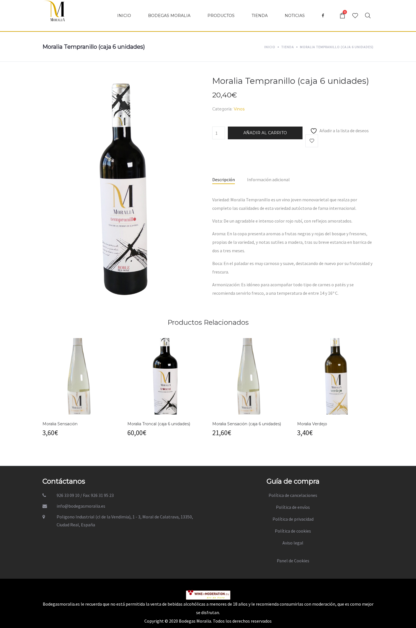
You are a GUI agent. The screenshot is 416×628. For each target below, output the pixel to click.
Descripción (223, 179)
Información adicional (268, 179)
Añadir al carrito (265, 132)
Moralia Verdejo (312, 423)
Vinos (239, 109)
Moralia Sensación (60, 423)
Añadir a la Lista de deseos (311, 140)
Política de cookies (293, 531)
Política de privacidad (293, 519)
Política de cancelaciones (293, 495)
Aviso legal (292, 543)
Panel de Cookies (293, 560)
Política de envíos (293, 507)
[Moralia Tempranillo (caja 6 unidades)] (123, 188)
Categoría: (222, 109)
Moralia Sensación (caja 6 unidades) (246, 423)
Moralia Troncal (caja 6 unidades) (158, 423)
